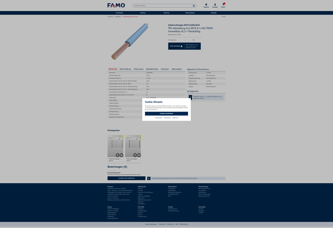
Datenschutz (167, 118)
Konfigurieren (158, 118)
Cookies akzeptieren (166, 113)
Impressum (175, 118)
